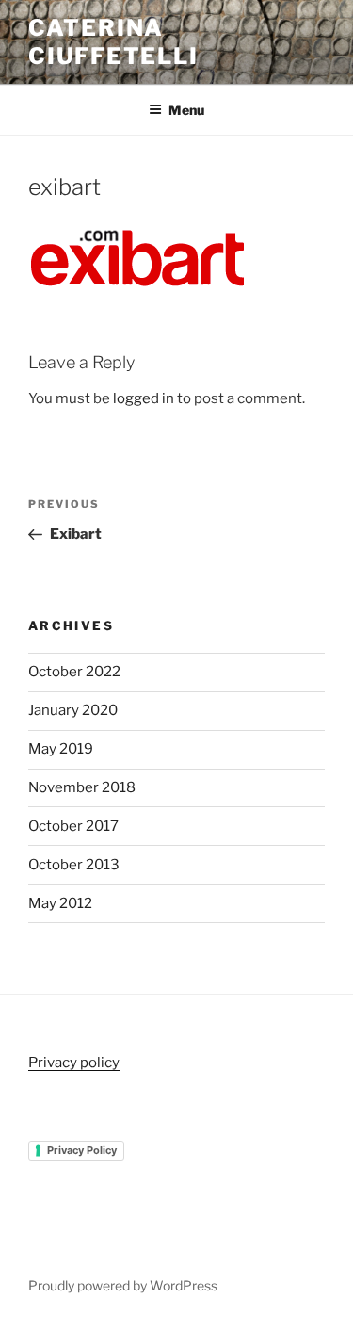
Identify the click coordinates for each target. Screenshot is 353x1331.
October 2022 (74, 671)
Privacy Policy (82, 1150)
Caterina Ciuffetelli (113, 42)
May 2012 (60, 903)
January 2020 (73, 710)
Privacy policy (74, 1062)
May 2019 (60, 748)
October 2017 (73, 826)
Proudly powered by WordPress (122, 1285)
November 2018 (82, 787)
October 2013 (74, 864)
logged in (143, 398)
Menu (186, 110)
